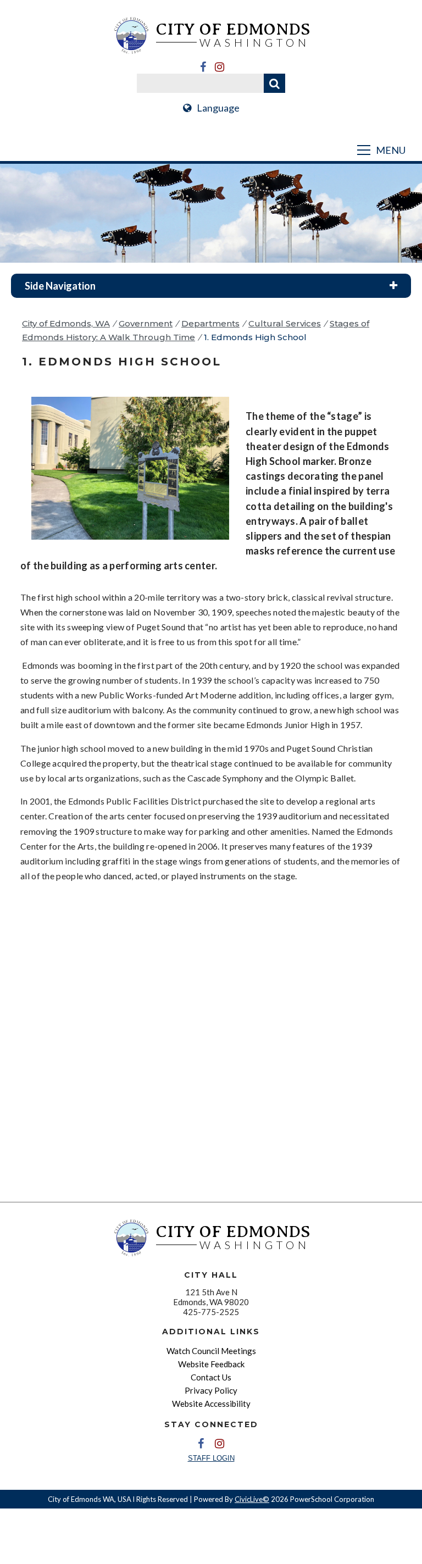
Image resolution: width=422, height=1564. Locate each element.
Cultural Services (284, 323)
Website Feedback (211, 1364)
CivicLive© (252, 1499)
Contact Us (211, 1377)
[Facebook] (202, 67)
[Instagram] (219, 67)
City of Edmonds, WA (66, 323)
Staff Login (211, 1458)
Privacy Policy (211, 1390)
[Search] (274, 83)
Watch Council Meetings (211, 1351)
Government (146, 323)
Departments (210, 323)
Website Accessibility (211, 1403)
